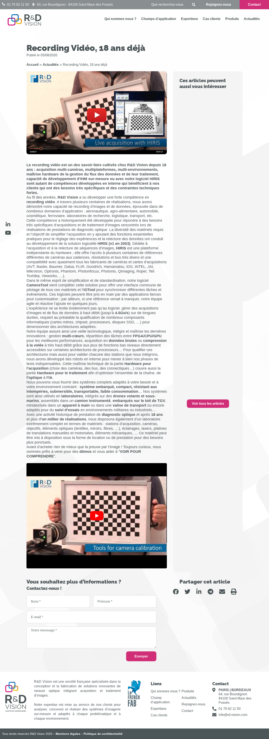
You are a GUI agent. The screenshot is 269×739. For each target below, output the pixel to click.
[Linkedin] (8, 224)
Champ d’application (160, 700)
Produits (232, 19)
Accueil (32, 64)
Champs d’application (158, 19)
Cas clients (211, 19)
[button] (176, 591)
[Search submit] (195, 5)
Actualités (252, 19)
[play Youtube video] (96, 515)
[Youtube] (8, 232)
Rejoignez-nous (193, 704)
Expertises (189, 19)
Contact (187, 711)
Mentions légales (68, 733)
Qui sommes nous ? (120, 19)
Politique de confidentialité (103, 733)
